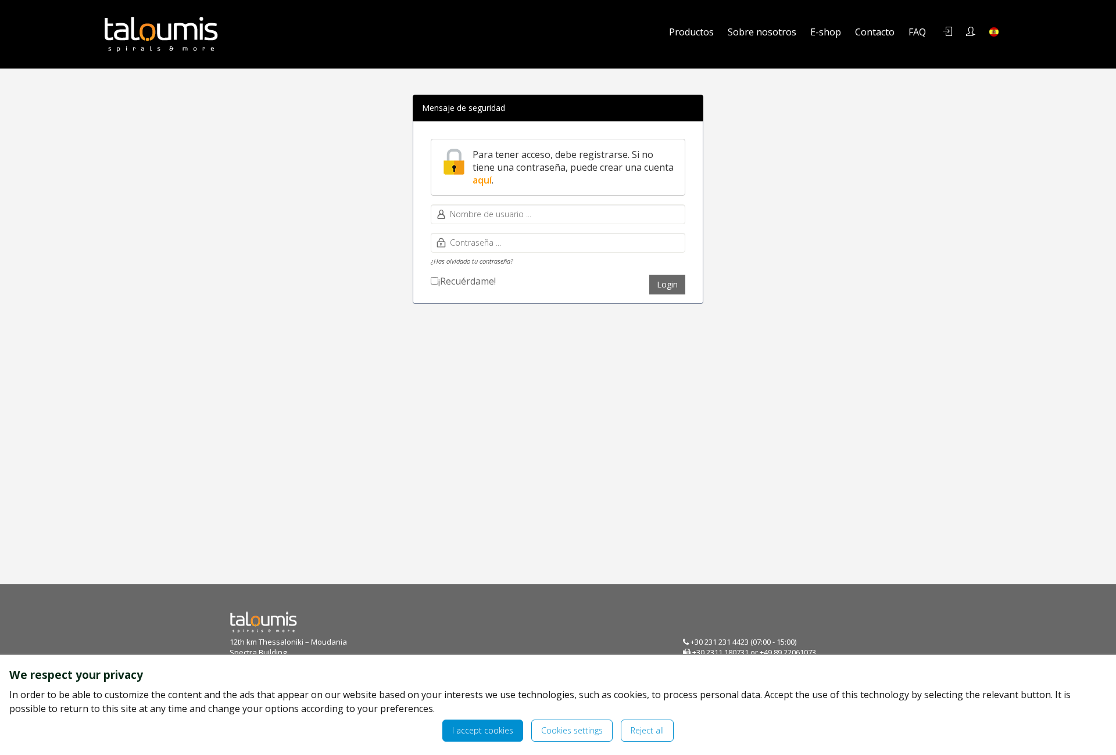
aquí (482, 180)
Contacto (875, 32)
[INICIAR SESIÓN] (947, 32)
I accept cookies (482, 730)
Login (667, 284)
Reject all (647, 730)
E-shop (825, 32)
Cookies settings (572, 730)
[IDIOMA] (994, 32)
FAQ (917, 32)
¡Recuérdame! (467, 281)
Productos (691, 32)
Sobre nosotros (762, 32)
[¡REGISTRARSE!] (970, 32)
